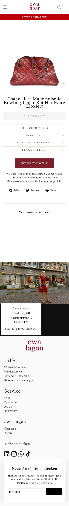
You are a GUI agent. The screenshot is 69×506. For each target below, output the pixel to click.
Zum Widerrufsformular (34, 162)
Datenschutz (11, 402)
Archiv (8, 432)
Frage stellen (34, 150)
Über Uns (10, 428)
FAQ (7, 398)
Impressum (10, 410)
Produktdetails (34, 128)
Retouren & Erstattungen (18, 380)
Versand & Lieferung (16, 375)
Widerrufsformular (15, 367)
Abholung (34, 135)
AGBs (8, 406)
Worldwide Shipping (34, 143)
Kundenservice (13, 371)
